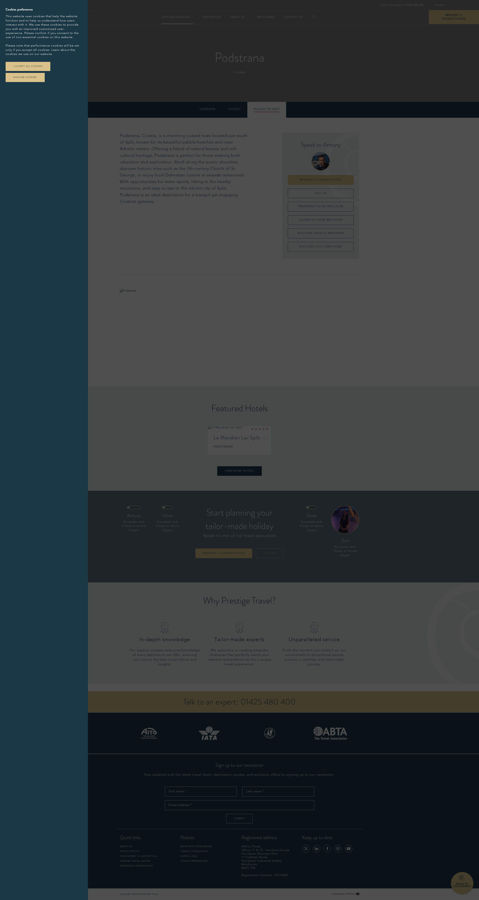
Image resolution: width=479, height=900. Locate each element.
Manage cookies (25, 77)
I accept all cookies (28, 66)
